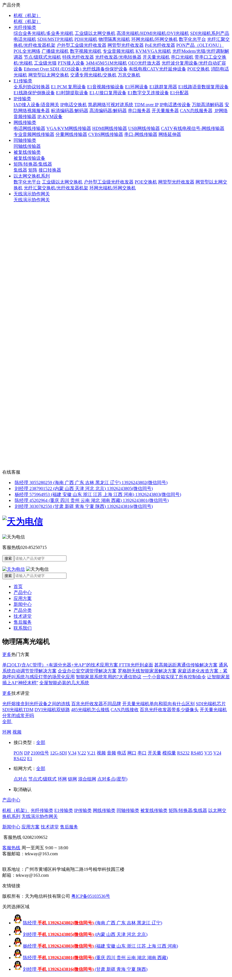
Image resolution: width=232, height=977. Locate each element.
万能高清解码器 (208, 104)
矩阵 (32, 170)
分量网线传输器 (71, 134)
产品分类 (23, 610)
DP (27, 753)
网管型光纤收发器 (126, 45)
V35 (208, 753)
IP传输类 (22, 98)
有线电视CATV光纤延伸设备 (157, 69)
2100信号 (40, 753)
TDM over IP (146, 104)
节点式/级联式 (42, 779)
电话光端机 (25, 39)
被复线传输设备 (29, 158)
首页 (18, 586)
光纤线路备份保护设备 (105, 69)
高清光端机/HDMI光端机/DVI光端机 (153, 33)
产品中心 (23, 592)
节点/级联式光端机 (42, 57)
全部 (7, 721)
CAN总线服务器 (196, 110)
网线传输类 (25, 122)
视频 (17, 732)
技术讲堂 (23, 616)
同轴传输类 (25, 140)
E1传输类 (23, 80)
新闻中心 (23, 604)
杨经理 (100, 946)
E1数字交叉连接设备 (148, 92)
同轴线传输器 (27, 146)
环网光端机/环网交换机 (154, 39)
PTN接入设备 (71, 63)
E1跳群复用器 (163, 86)
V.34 (72, 753)
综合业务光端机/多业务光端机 (44, 33)
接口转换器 (49, 170)
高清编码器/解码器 (108, 110)
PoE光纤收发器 (160, 45)
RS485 (197, 753)
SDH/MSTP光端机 (55, 39)
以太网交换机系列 (32, 176)
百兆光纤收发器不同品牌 (96, 703)
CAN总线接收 (125, 709)
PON (18, 753)
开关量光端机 (156, 57)
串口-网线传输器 (140, 134)
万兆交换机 (129, 74)
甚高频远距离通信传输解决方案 (186, 664)
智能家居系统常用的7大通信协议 (108, 676)
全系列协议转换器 (32, 86)
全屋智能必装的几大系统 (64, 682)
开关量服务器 (165, 110)
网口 (131, 753)
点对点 (20, 779)
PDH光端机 (85, 39)
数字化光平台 (192, 39)
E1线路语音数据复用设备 (203, 86)
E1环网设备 (136, 86)
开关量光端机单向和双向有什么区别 (158, 703)
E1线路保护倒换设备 (34, 92)
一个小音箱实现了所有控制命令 (174, 676)
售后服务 (23, 622)
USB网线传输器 (144, 128)
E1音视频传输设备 (105, 86)
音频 (111, 753)
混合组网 (87, 779)
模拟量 (169, 753)
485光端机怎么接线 (90, 709)
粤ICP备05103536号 (90, 896)
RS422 (20, 758)
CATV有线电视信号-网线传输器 (192, 128)
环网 (6, 732)
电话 (121, 753)
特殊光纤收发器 (78, 57)
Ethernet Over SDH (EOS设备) (53, 69)
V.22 (82, 753)
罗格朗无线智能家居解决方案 (147, 670)
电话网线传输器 (29, 128)
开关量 (154, 753)
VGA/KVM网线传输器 (68, 128)
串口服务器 (139, 110)
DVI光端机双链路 (52, 709)
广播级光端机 (55, 51)
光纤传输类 (25, 27)
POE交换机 (198, 69)
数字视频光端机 (86, 51)
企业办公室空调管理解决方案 (87, 670)
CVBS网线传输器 (105, 134)
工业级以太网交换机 (95, 33)
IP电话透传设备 (175, 104)
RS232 (183, 753)
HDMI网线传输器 (109, 128)
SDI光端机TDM (17, 709)
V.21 (91, 753)
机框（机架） (27, 15)
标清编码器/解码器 (69, 110)
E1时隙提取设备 (72, 92)
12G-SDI (58, 753)
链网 (72, 779)
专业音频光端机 (118, 51)
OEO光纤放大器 (144, 63)
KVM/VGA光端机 (153, 51)
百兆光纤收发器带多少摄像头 (169, 709)
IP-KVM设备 (50, 116)
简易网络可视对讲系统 (110, 104)
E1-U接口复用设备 (107, 92)
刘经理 (85, 934)
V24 (217, 753)
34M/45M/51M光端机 (106, 63)
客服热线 (11, 847)
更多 (6, 654)
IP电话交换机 (73, 104)
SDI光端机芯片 (211, 703)
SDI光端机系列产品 (209, 33)
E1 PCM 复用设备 (68, 86)
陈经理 (92, 922)
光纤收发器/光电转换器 (118, 57)
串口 (142, 753)
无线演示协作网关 (32, 193)
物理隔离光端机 (114, 39)
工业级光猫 (45, 63)
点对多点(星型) (112, 779)
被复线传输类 (27, 152)
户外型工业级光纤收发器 (81, 45)
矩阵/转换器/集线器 (33, 164)
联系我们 (23, 628)
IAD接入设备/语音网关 (36, 104)
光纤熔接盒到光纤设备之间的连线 (36, 703)
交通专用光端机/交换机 (93, 74)
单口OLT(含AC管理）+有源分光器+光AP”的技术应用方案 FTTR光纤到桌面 (77, 664)
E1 (29, 758)
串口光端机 (182, 57)
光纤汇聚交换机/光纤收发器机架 (56, 187)
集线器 (20, 170)
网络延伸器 (169, 134)
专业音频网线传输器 (34, 134)
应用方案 (23, 598)
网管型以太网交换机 (48, 74)
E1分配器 (179, 92)
